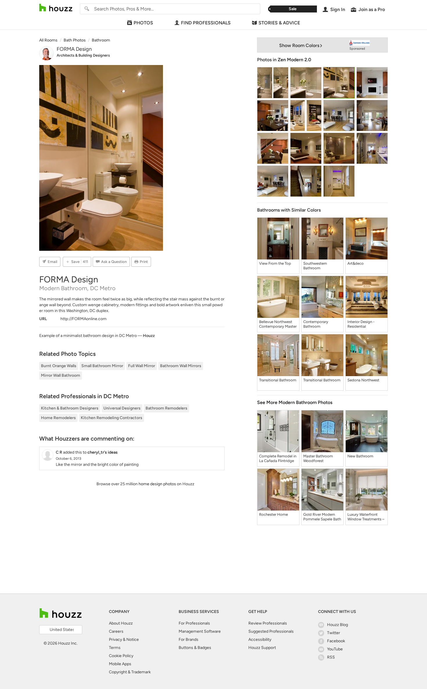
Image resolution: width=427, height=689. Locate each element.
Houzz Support (262, 647)
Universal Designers (122, 408)
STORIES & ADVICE (279, 23)
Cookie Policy (121, 655)
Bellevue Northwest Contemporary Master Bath (278, 324)
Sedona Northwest (363, 380)
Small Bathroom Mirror (102, 365)
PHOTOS (143, 23)
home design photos (157, 483)
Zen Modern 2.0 (294, 59)
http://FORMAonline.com (83, 318)
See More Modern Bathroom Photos (294, 402)
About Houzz (121, 623)
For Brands (188, 639)
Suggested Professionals (271, 631)
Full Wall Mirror (141, 365)
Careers (116, 631)
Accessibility (259, 639)
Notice (132, 639)
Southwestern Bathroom (315, 265)
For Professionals (194, 623)
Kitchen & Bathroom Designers (69, 408)
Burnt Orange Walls (58, 365)
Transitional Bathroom (277, 380)
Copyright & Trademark (130, 672)
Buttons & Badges (195, 647)
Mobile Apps (120, 663)
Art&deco (355, 263)
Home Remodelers (58, 417)
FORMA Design (74, 49)
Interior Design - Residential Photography (360, 324)
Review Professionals (267, 623)
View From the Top (275, 263)
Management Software (200, 631)
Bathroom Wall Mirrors (180, 365)
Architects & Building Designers (83, 55)
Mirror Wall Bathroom (60, 375)
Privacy (115, 639)
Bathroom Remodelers (166, 408)
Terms (115, 647)
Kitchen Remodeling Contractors (111, 417)
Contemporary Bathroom (315, 324)
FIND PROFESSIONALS (206, 23)
